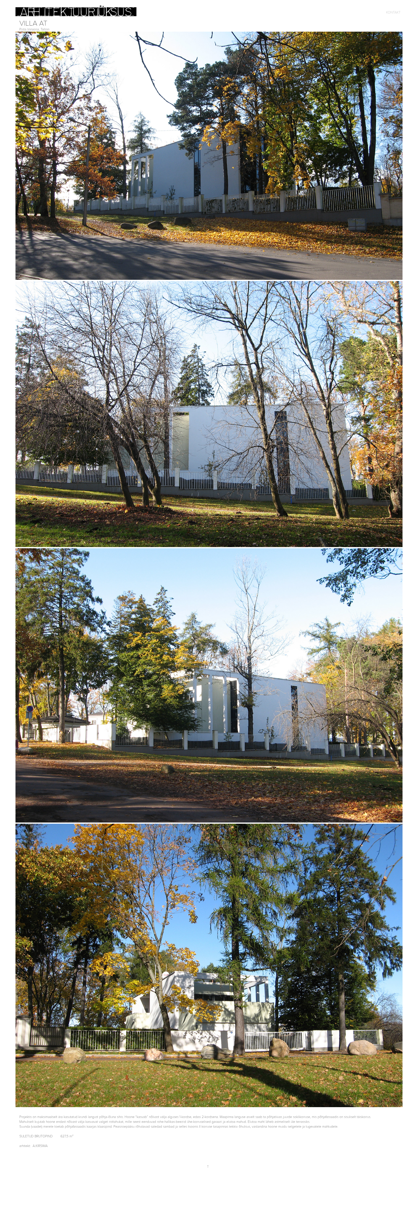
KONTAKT (393, 12)
